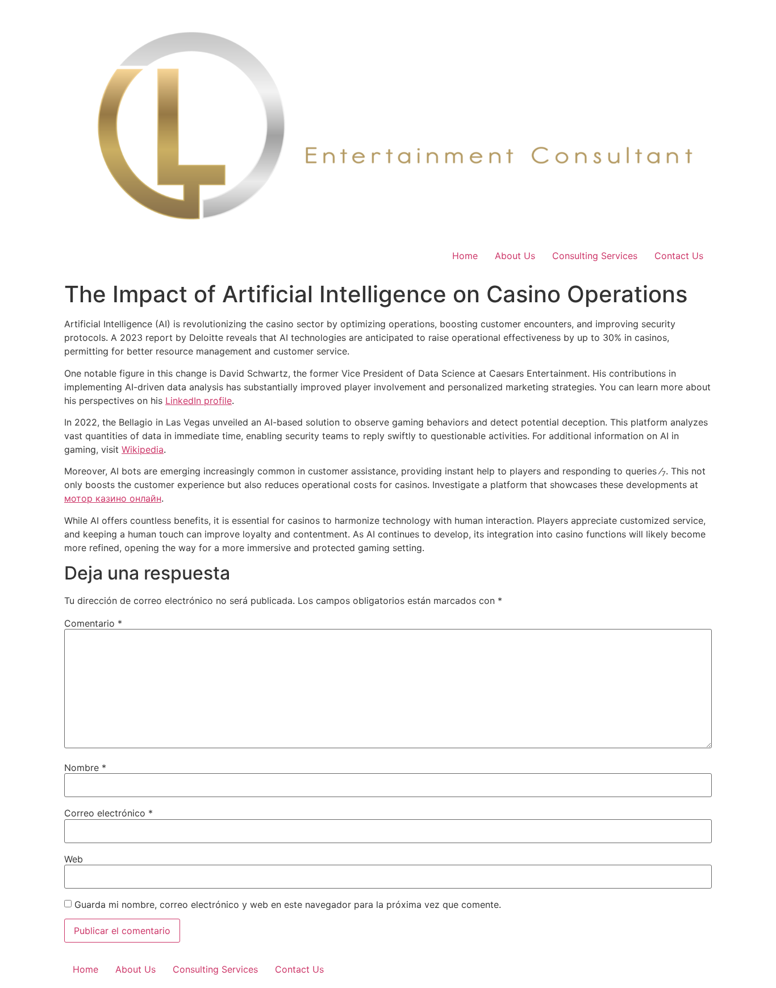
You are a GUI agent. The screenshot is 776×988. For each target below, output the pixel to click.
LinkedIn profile (198, 400)
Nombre (85, 767)
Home (465, 255)
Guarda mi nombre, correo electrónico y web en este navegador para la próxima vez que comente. (287, 904)
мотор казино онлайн (112, 498)
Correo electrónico (108, 813)
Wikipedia (143, 449)
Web (73, 859)
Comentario (93, 623)
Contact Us (678, 255)
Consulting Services (594, 255)
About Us (515, 255)
